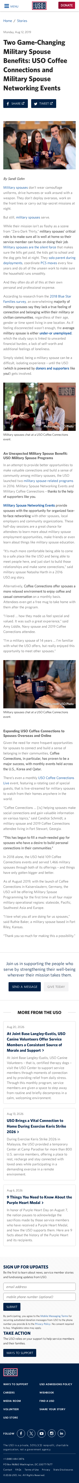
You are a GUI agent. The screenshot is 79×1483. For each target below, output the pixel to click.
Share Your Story (53, 1409)
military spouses (28, 217)
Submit (11, 1307)
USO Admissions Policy (56, 1384)
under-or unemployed (56, 333)
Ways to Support (19, 1353)
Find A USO (47, 1400)
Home (7, 20)
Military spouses (15, 187)
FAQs (18, 1469)
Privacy (46, 1469)
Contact (7, 1469)
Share (19, 104)
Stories (22, 20)
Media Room (12, 1400)
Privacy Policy (42, 1323)
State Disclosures (63, 1469)
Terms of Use (32, 1469)
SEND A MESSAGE (24, 987)
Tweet (47, 104)
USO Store (10, 1417)
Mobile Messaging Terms (54, 1316)
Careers (8, 1392)
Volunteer (11, 1409)
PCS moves (49, 263)
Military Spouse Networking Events (29, 505)
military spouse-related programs (48, 480)
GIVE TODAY (56, 987)
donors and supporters (52, 368)
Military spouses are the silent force (29, 247)
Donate (67, 5)
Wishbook (47, 1392)
